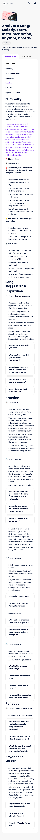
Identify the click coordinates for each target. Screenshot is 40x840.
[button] (35, 3)
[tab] (10, 56)
